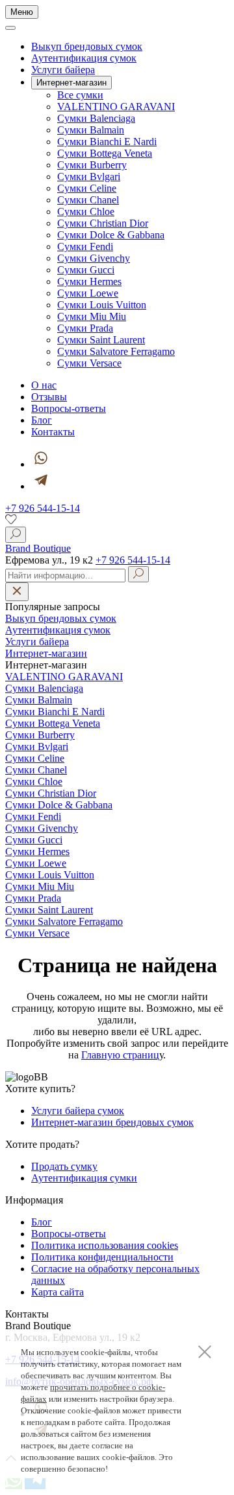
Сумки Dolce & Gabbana (110, 234)
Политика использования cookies (104, 1245)
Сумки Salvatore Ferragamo (116, 351)
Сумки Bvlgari (88, 176)
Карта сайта (57, 1291)
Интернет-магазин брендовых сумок (112, 1122)
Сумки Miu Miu (91, 316)
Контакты (53, 431)
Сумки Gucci (85, 269)
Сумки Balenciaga (96, 118)
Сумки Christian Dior (102, 223)
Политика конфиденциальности (102, 1256)
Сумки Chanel (88, 199)
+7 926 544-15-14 (42, 508)
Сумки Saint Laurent (101, 339)
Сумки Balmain (90, 129)
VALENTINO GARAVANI (116, 106)
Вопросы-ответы (68, 408)
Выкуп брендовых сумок (86, 46)
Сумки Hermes (89, 281)
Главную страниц (120, 1054)
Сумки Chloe (85, 211)
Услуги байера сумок (77, 1110)
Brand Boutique (38, 548)
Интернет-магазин (46, 653)
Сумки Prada (85, 328)
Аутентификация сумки (84, 1177)
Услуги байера (63, 69)
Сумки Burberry (92, 164)
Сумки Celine (86, 188)
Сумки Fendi (85, 246)
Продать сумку (64, 1166)
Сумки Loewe (87, 293)
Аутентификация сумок (83, 57)
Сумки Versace (89, 363)
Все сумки (80, 94)
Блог (41, 420)
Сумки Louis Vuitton (101, 304)
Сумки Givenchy (93, 258)
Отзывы (49, 396)
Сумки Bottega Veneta (104, 153)
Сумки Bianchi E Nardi (107, 141)
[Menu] (10, 28)
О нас (44, 385)
